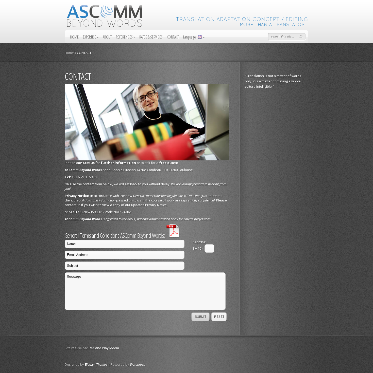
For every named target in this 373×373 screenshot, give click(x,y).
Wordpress (137, 364)
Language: (194, 37)
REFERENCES (125, 37)
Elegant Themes (96, 364)
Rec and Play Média (104, 348)
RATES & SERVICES (151, 37)
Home (69, 52)
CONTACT (173, 37)
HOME (74, 37)
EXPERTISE (90, 37)
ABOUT (107, 37)
